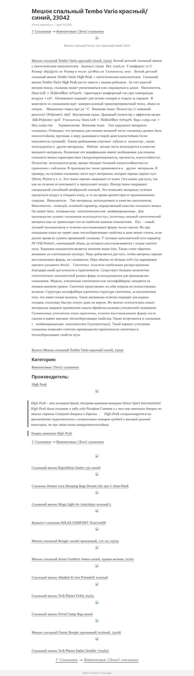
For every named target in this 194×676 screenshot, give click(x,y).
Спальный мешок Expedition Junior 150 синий (66, 468)
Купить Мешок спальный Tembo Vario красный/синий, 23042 (78, 350)
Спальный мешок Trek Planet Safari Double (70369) (70, 651)
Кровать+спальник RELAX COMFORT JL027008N (69, 523)
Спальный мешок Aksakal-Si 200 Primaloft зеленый (70, 577)
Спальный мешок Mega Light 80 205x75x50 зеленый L (71, 504)
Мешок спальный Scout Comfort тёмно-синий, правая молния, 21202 (83, 559)
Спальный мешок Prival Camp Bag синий (62, 614)
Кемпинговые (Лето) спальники (80, 31)
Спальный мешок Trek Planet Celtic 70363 (63, 596)
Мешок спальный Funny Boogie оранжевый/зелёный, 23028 (76, 632)
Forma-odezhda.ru (42, 24)
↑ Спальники (41, 31)
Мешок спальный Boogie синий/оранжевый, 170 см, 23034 (75, 541)
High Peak (39, 384)
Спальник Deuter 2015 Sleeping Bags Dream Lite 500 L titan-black (80, 486)
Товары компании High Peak (51, 433)
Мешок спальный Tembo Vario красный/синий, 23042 (72, 61)
